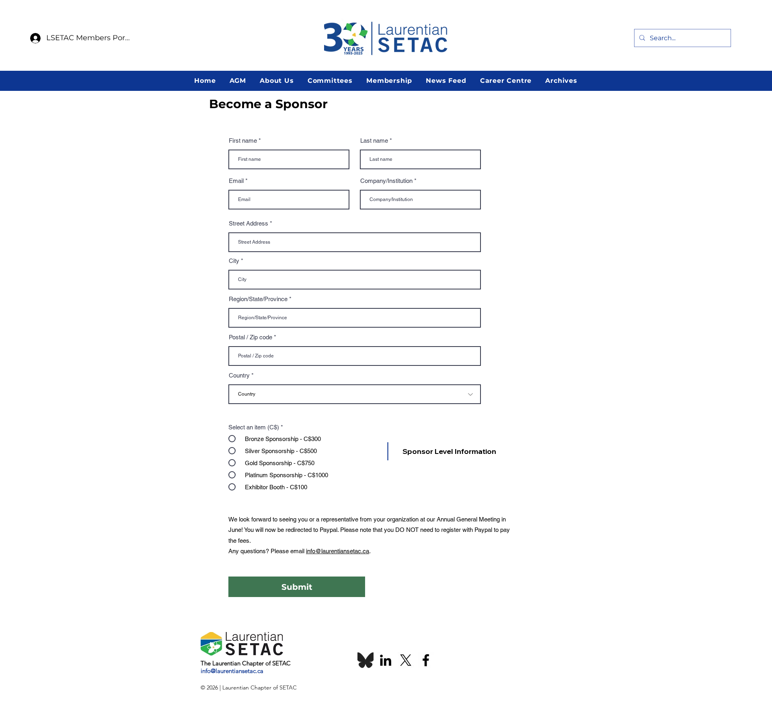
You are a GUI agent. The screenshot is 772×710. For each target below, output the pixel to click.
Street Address (248, 223)
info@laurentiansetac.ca (337, 551)
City (234, 261)
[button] (237, 80)
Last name (374, 140)
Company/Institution (386, 181)
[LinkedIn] (386, 660)
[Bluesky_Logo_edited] (365, 660)
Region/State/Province (258, 299)
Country (239, 375)
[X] (406, 660)
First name (243, 140)
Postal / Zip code (250, 337)
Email (236, 181)
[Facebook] (426, 660)
